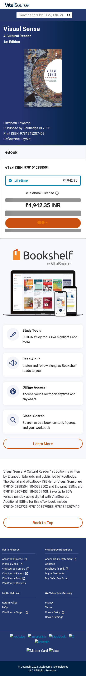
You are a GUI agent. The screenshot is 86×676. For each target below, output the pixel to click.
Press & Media (10, 563)
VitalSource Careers (14, 568)
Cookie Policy (53, 612)
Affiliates (50, 563)
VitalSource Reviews (14, 583)
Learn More (43, 444)
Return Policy (9, 602)
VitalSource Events (13, 573)
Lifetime (45, 180)
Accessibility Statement (59, 559)
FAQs (5, 607)
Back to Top (43, 523)
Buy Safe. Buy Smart (56, 578)
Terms (48, 607)
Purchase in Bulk (55, 568)
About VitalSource (12, 559)
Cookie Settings (54, 617)
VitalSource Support (13, 612)
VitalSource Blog (12, 578)
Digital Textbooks (55, 573)
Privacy (49, 602)
